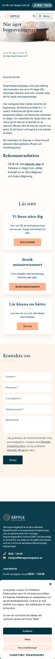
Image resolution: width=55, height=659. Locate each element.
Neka (27, 639)
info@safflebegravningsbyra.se (25, 557)
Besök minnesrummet (27, 286)
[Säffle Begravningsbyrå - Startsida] (19, 517)
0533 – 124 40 (36, 574)
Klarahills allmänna (17, 450)
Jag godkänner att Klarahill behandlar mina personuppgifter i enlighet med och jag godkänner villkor (29, 444)
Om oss (27, 326)
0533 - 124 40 (44, 5)
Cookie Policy (17, 654)
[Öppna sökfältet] (34, 16)
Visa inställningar (27, 647)
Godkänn (27, 631)
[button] (50, 583)
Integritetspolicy (35, 654)
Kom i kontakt (27, 242)
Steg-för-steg (32, 164)
